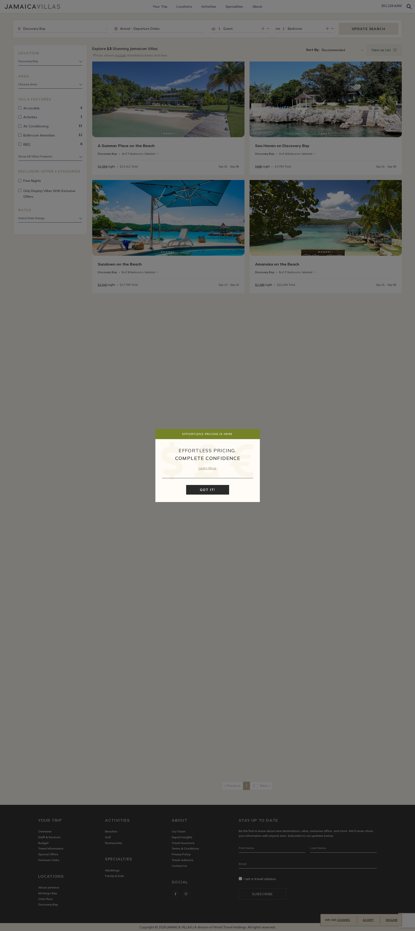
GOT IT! (207, 490)
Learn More (207, 468)
